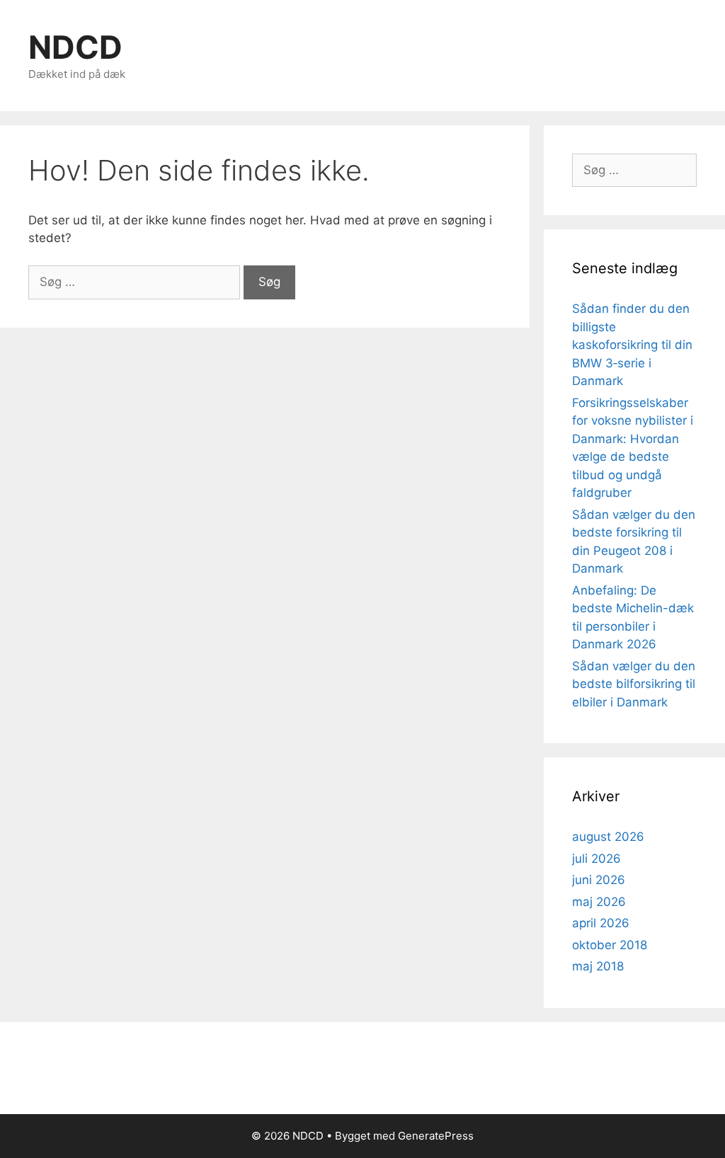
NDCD (75, 47)
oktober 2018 (609, 945)
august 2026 (608, 837)
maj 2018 (598, 966)
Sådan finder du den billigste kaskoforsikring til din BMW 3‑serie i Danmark (632, 345)
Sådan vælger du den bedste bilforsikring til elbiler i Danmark (633, 684)
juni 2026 (598, 880)
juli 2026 (596, 859)
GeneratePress (436, 1135)
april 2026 (600, 923)
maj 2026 (599, 902)
